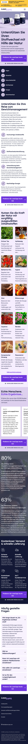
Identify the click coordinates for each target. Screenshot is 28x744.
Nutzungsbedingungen (6, 707)
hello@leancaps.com (8, 724)
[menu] (25, 9)
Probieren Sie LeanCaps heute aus (13, 58)
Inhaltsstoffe (4, 703)
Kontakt (3, 717)
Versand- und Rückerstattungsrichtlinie (10, 710)
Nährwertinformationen (14, 372)
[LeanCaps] (6, 9)
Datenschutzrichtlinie (6, 713)
